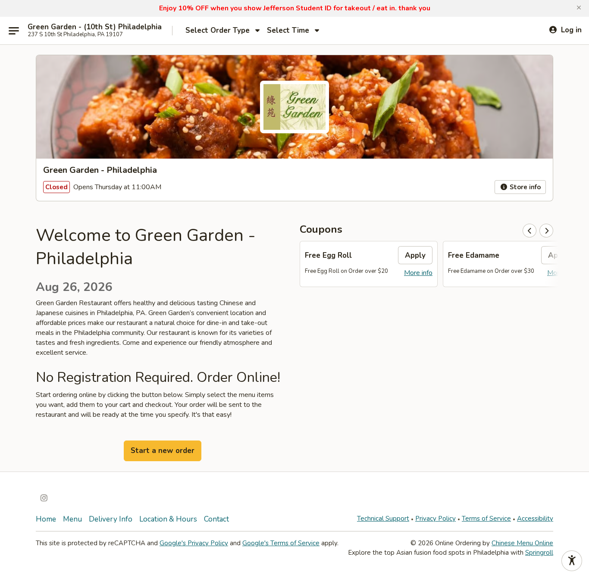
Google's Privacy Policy (194, 543)
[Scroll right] (546, 230)
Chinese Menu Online (522, 543)
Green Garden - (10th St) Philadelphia (95, 27)
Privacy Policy (435, 518)
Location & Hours (168, 519)
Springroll (539, 552)
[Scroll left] (529, 230)
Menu (72, 519)
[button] (579, 8)
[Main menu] (14, 30)
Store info (524, 187)
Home (46, 519)
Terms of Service (486, 518)
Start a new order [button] (162, 451)
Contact (216, 519)
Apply (415, 255)
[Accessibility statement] (571, 560)
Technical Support (383, 518)
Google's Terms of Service (281, 543)
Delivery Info (110, 519)
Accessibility (535, 518)
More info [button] (418, 273)
